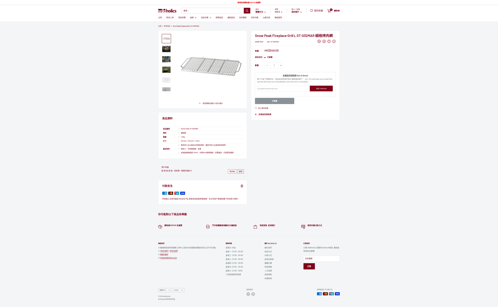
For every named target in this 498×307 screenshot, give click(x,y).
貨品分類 (204, 17)
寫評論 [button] (232, 171)
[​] (324, 41)
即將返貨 (219, 17)
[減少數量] (267, 65)
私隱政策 (268, 278)
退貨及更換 (269, 259)
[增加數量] (281, 65)
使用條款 (268, 274)
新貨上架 (170, 17)
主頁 (160, 17)
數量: (257, 65)
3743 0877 (164, 251)
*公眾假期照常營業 (233, 274)
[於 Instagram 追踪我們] (253, 294)
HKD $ (176, 290)
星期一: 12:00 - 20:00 (234, 251)
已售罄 (274, 101)
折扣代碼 (254, 17)
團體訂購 (268, 263)
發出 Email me (321, 88)
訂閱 (309, 266)
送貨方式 (268, 251)
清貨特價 (181, 17)
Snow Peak (259, 42)
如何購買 (243, 17)
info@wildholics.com (168, 258)
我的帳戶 (296, 12)
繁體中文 (163, 290)
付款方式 (268, 255)
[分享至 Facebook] (319, 41)
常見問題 (268, 267)
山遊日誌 (266, 17)
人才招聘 (268, 271)
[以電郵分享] (334, 41)
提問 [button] (240, 171)
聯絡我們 (278, 17)
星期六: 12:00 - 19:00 (234, 271)
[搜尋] (247, 10)
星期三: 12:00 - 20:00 (234, 259)
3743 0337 (174, 251)
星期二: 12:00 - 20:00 (234, 255)
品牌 (192, 17)
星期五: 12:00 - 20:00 (234, 267)
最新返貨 (231, 17)
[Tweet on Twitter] (329, 41)
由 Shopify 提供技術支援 (166, 299)
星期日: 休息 (231, 247)
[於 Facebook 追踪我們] (248, 294)
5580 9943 (164, 254)
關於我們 (268, 247)
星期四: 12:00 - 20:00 (234, 263)
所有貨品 (167, 26)
